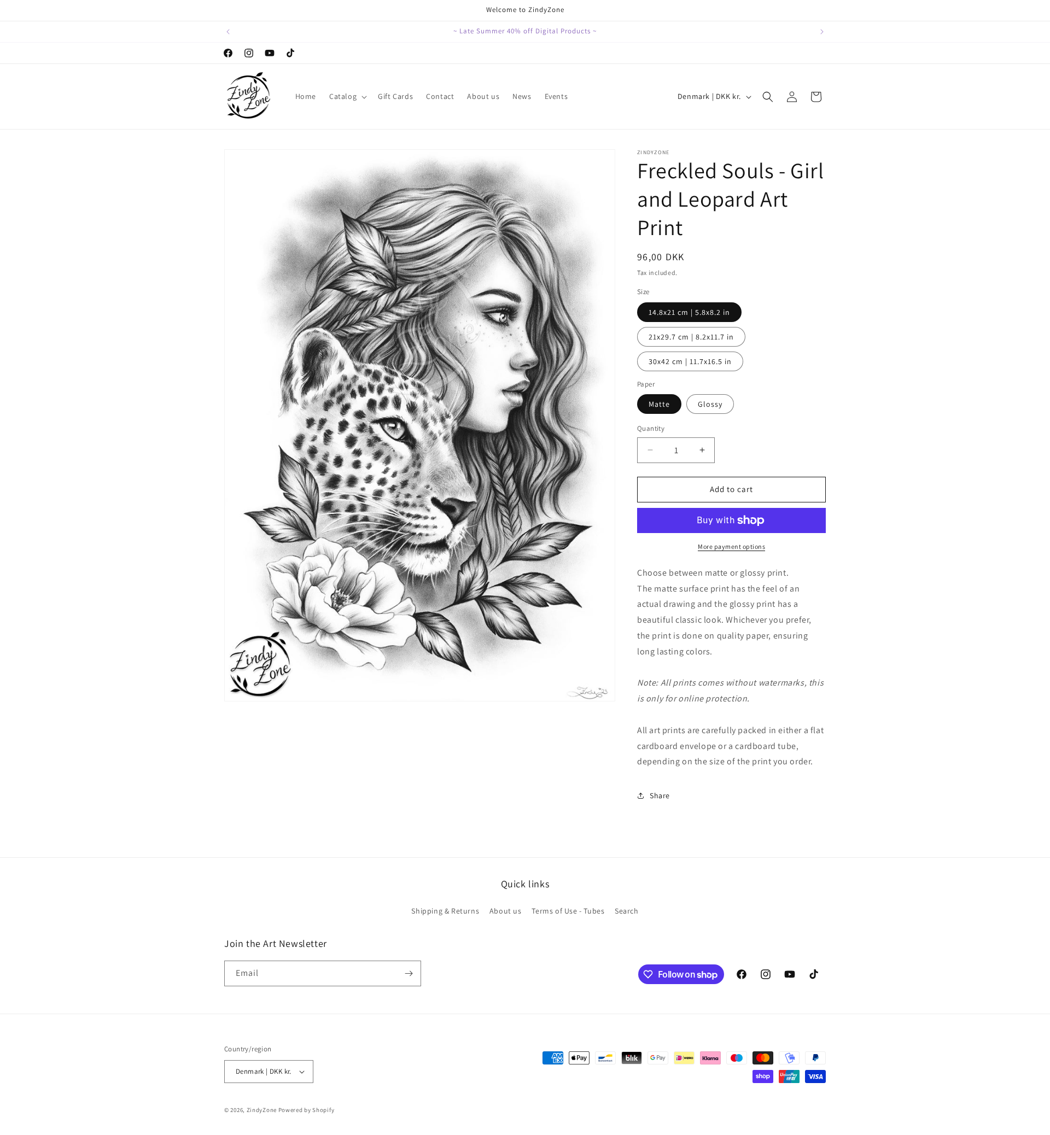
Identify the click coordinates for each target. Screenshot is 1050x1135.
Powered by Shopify (306, 1110)
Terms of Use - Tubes (568, 911)
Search (627, 911)
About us (505, 911)
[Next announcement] (822, 31)
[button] (347, 96)
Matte (659, 404)
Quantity (650, 428)
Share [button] (660, 795)
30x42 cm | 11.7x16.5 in (690, 361)
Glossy (710, 404)
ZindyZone (262, 1110)
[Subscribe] (408, 973)
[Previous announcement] (228, 31)
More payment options (731, 546)
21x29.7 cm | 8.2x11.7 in (691, 337)
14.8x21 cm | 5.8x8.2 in (689, 312)
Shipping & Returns (445, 911)
